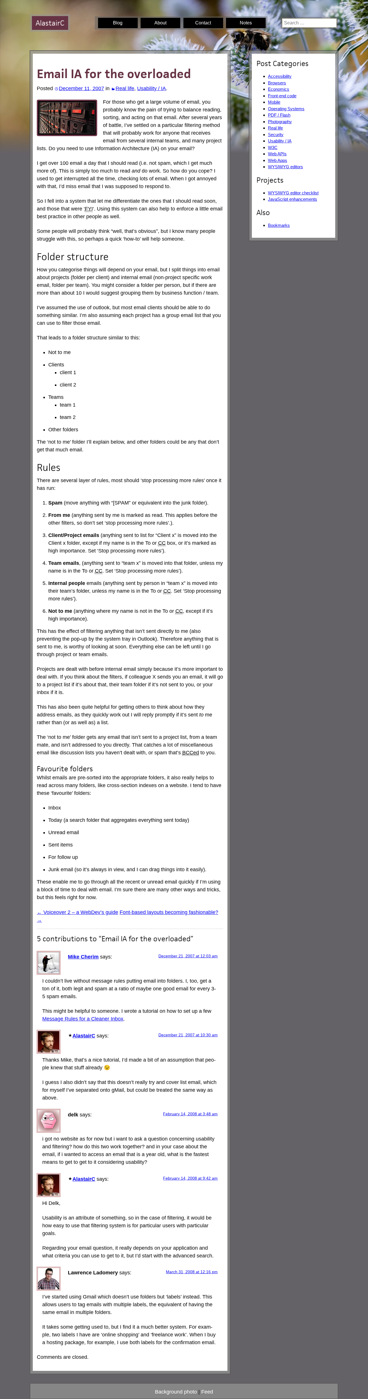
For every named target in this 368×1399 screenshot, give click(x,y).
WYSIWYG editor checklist (293, 192)
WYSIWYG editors (285, 166)
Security (275, 134)
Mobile (274, 102)
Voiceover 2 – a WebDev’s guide (77, 912)
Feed (207, 1392)
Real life (125, 88)
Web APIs (277, 153)
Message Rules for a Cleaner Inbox (82, 1019)
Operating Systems (286, 108)
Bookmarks (279, 225)
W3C (272, 147)
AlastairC (50, 23)
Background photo (176, 1392)
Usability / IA (151, 88)
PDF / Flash (279, 115)
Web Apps (277, 160)
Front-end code (282, 95)
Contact (203, 22)
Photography (280, 121)
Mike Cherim (83, 957)
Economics (278, 89)
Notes (246, 22)
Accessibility (280, 76)
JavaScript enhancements (292, 199)
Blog (117, 22)
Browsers (277, 82)
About (160, 22)
